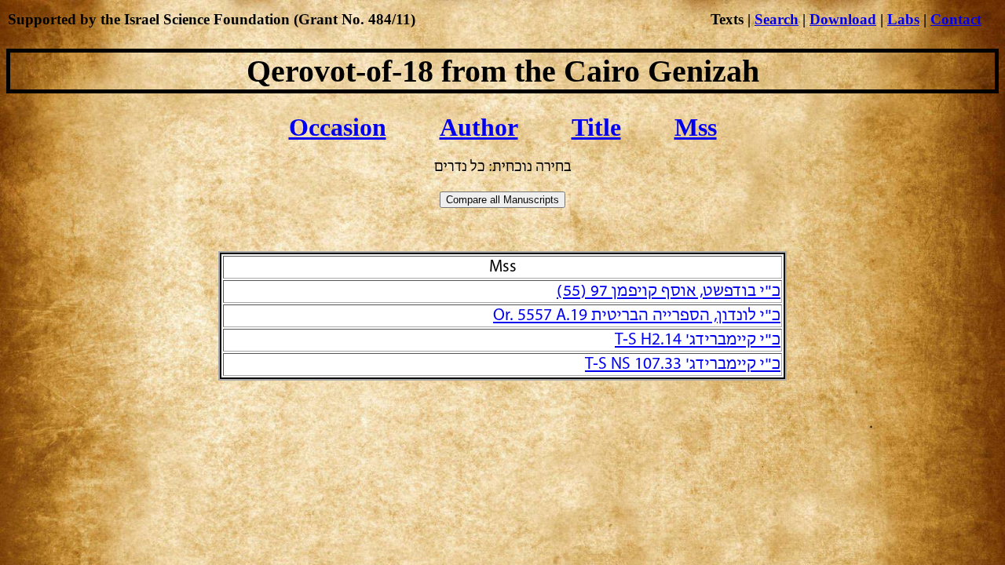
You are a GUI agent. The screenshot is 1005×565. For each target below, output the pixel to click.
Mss (695, 127)
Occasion (337, 127)
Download (842, 19)
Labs (903, 19)
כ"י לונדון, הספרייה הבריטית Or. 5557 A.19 (636, 316)
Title (596, 127)
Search (777, 19)
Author (479, 127)
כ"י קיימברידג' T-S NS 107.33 (682, 364)
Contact (955, 19)
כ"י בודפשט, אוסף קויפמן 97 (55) (668, 291)
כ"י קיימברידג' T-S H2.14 (697, 340)
